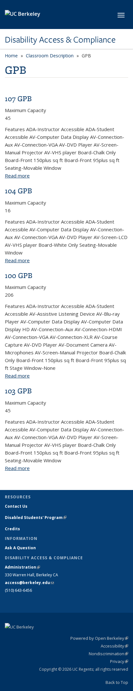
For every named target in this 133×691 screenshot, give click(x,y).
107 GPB (18, 98)
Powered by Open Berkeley (99, 638)
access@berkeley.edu (29, 582)
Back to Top (117, 682)
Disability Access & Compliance (60, 39)
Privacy (119, 661)
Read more (17, 175)
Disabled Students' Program (35, 517)
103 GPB (18, 391)
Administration (22, 567)
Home (11, 56)
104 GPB (18, 191)
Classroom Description (50, 56)
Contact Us (16, 506)
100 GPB (18, 275)
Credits (12, 529)
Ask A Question (20, 548)
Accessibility (114, 646)
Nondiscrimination (108, 654)
